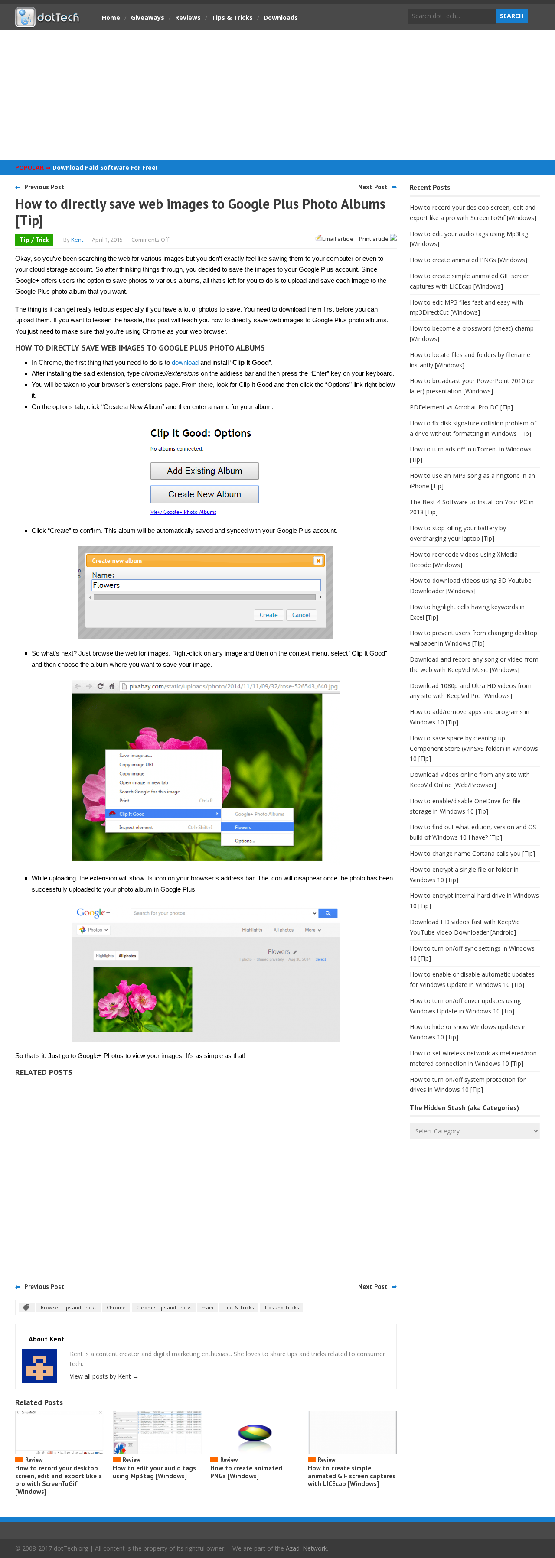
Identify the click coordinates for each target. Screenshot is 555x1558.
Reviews (188, 17)
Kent (77, 239)
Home (111, 17)
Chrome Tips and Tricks (163, 1307)
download (185, 362)
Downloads (281, 17)
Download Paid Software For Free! (104, 167)
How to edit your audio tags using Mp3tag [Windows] (154, 1472)
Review (33, 1460)
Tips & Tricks (232, 17)
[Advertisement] (277, 95)
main (207, 1307)
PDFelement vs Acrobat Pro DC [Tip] (461, 407)
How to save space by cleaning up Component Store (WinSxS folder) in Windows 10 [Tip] (474, 748)
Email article (337, 239)
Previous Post (44, 187)
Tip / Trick (34, 240)
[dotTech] (47, 23)
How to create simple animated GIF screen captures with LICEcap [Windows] (351, 1476)
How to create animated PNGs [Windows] (246, 1472)
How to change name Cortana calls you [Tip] (472, 853)
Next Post (373, 187)
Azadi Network (306, 1548)
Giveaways (147, 17)
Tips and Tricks (281, 1307)
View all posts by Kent (104, 1376)
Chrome (116, 1307)
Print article (374, 239)
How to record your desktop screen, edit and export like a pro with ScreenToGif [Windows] (58, 1480)
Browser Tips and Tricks (68, 1307)
